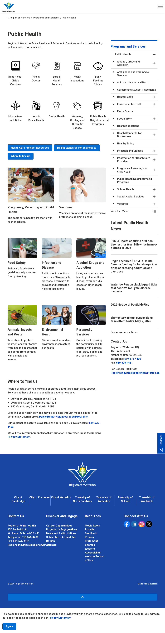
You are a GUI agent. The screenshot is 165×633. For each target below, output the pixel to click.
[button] (131, 211)
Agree (9, 626)
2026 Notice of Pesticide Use (130, 304)
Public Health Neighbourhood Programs (63, 416)
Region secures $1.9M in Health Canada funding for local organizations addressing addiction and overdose (134, 266)
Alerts (50, 544)
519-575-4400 (132, 358)
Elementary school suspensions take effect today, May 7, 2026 (132, 319)
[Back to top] (82, 597)
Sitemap (90, 544)
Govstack (152, 584)
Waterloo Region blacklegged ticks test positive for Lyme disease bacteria (134, 288)
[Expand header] (160, 6)
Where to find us (20, 156)
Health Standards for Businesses (76, 147)
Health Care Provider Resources (30, 147)
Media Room (92, 525)
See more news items (124, 332)
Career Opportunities (59, 525)
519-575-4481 (124, 362)
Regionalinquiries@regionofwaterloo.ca (135, 372)
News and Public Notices (61, 533)
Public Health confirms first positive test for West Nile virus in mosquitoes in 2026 (134, 244)
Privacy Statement (60, 617)
